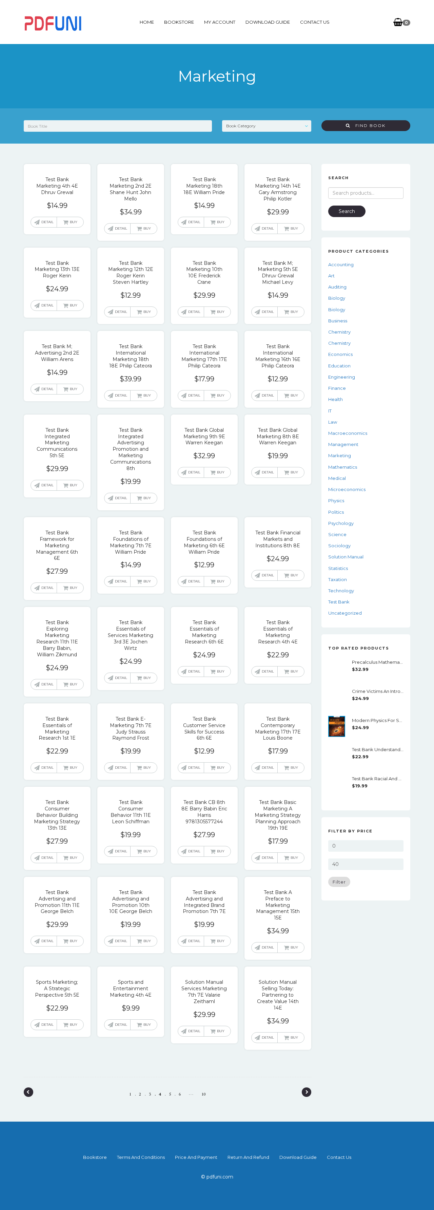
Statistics (338, 568)
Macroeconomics (347, 433)
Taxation (337, 579)
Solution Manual (345, 556)
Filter (339, 882)
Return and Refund (248, 1157)
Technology (341, 590)
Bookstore (179, 22)
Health (335, 399)
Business (337, 320)
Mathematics (342, 467)
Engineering (341, 377)
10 (203, 1094)
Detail (47, 222)
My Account (219, 22)
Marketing (339, 455)
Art (331, 275)
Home (147, 22)
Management (343, 444)
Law (332, 422)
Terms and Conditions (141, 1157)
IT (330, 410)
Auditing (337, 287)
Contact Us (315, 22)
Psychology (341, 523)
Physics (336, 500)
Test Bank (339, 601)
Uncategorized (345, 613)
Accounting (341, 264)
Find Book (368, 125)
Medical (337, 478)
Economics (340, 354)
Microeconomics (347, 489)
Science (337, 534)
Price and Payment (196, 1157)
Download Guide (267, 22)
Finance (337, 388)
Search (347, 211)
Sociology (339, 545)
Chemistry (339, 332)
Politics (336, 512)
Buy (73, 222)
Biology (336, 298)
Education (339, 365)
